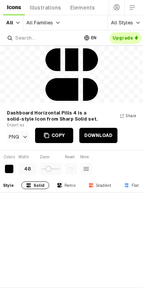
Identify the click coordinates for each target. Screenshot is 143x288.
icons (14, 7)
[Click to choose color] (9, 169)
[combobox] (42, 37)
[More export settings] (86, 169)
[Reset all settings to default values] (71, 169)
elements (82, 8)
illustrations (45, 8)
